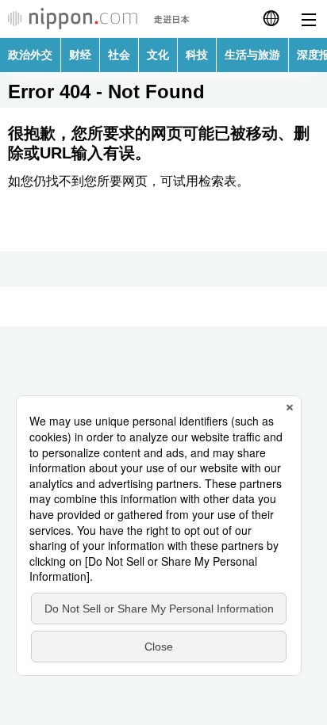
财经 (80, 54)
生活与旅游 (252, 54)
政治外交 (30, 54)
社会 (119, 54)
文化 (158, 54)
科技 (197, 54)
